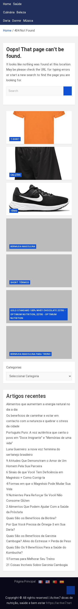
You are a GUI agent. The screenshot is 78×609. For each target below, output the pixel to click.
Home (7, 4)
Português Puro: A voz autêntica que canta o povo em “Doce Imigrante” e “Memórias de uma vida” (38, 438)
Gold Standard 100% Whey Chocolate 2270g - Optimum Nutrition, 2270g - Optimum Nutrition (38, 314)
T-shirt (15, 139)
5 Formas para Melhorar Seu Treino (30, 559)
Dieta (6, 20)
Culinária (9, 12)
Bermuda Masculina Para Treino (30, 354)
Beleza (21, 12)
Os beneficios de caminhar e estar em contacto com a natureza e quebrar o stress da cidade (37, 421)
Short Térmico (19, 282)
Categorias (13, 367)
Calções (15, 175)
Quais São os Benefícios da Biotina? (31, 518)
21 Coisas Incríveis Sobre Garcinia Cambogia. (37, 565)
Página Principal (25, 581)
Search (67, 90)
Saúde (17, 4)
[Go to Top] (71, 590)
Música (28, 20)
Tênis (13, 210)
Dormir (16, 20)
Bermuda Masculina (22, 246)
